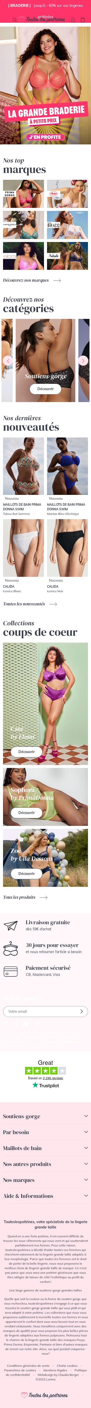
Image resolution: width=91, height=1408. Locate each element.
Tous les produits (19, 897)
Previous (8, 361)
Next (83, 361)
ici (57, 1046)
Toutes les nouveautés (24, 604)
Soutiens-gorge (21, 1116)
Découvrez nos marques (26, 280)
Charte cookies (67, 1366)
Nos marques (19, 1180)
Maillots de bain (22, 1148)
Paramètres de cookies (20, 1370)
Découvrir (45, 389)
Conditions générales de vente (28, 1366)
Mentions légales (55, 1370)
